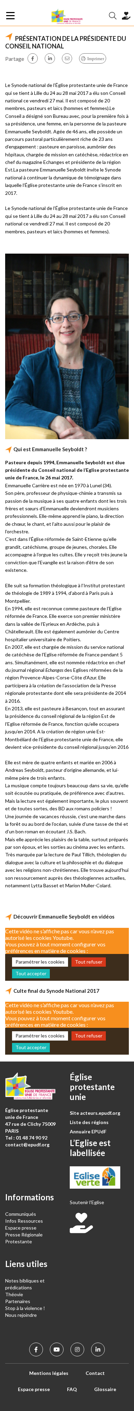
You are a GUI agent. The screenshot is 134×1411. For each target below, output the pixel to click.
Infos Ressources (24, 1221)
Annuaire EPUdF (88, 1131)
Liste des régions (89, 1122)
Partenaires (17, 1301)
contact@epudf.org (27, 1144)
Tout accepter (30, 973)
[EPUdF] (67, 16)
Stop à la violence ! (25, 1308)
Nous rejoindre (21, 1315)
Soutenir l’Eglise (87, 1202)
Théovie (14, 1294)
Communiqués (20, 1214)
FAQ (72, 1389)
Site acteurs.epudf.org (95, 1113)
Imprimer (95, 58)
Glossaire (105, 1389)
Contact (95, 1373)
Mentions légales (48, 1373)
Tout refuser (88, 962)
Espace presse (20, 1228)
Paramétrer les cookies (40, 962)
